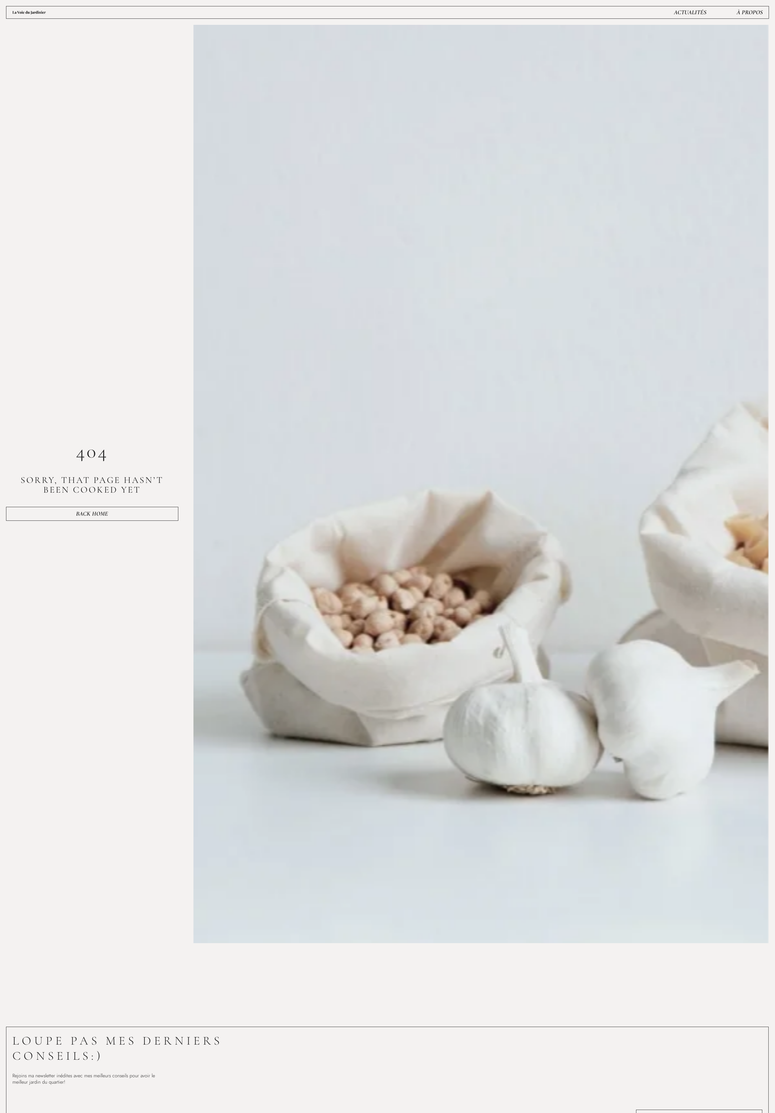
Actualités (690, 12)
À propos (750, 12)
